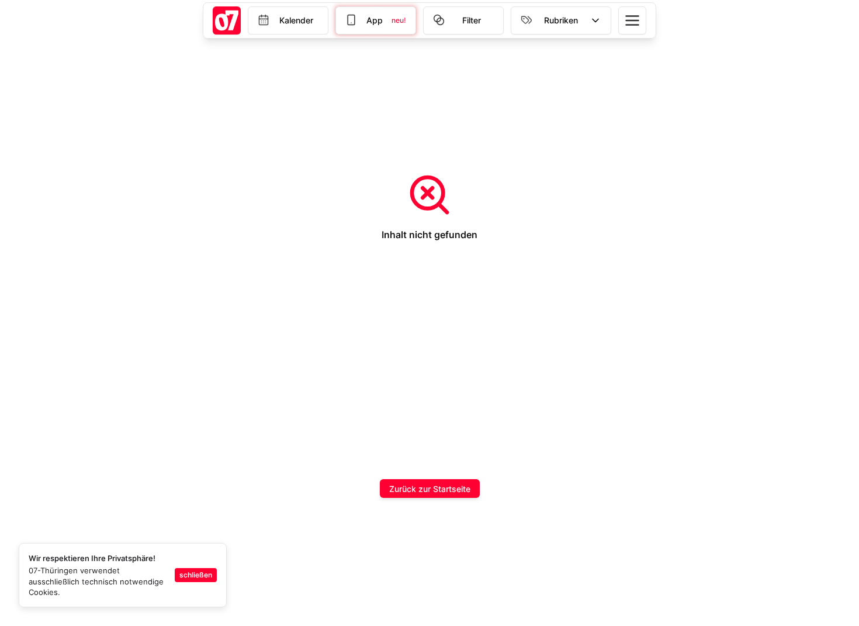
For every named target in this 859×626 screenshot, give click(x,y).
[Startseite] (227, 20)
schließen (195, 574)
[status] (123, 575)
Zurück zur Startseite (429, 489)
